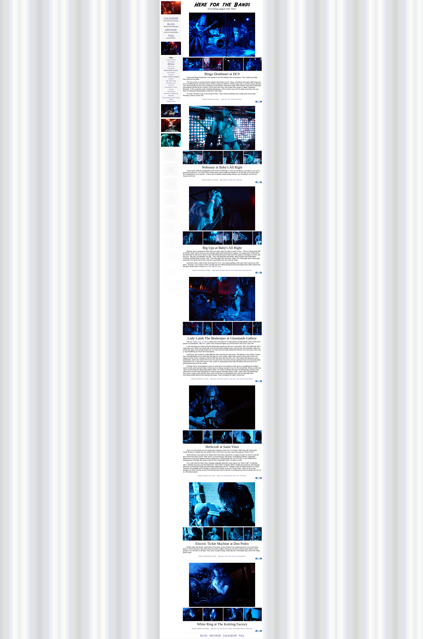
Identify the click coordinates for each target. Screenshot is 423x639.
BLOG (171, 24)
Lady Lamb (232, 379)
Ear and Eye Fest (222, 628)
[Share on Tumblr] (261, 102)
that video (208, 266)
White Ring (249, 628)
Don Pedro (228, 556)
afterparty (171, 95)
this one (217, 266)
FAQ (171, 35)
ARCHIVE (171, 29)
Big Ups (228, 270)
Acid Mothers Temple (171, 87)
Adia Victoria (171, 91)
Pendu (230, 628)
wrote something (203, 342)
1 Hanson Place (171, 60)
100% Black (171, 62)
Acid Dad (171, 85)
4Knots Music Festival (171, 70)
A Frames (171, 74)
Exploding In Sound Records (243, 270)
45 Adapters (171, 68)
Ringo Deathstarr (236, 99)
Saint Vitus (243, 476)
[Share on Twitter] (259, 102)
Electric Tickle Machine (239, 556)
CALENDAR (171, 18)
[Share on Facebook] (256, 102)
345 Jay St (171, 66)
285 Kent (171, 64)
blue (226, 99)
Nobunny (239, 180)
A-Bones (171, 79)
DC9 (229, 99)
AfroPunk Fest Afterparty (171, 93)
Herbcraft (227, 476)
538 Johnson (171, 72)
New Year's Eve (235, 476)
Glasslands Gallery (223, 379)
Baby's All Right (228, 180)
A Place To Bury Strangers (171, 77)
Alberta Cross (171, 101)
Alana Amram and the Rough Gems (171, 98)
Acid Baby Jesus (171, 83)
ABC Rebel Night (171, 81)
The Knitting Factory (239, 628)
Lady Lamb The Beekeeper (244, 379)
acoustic (171, 89)
